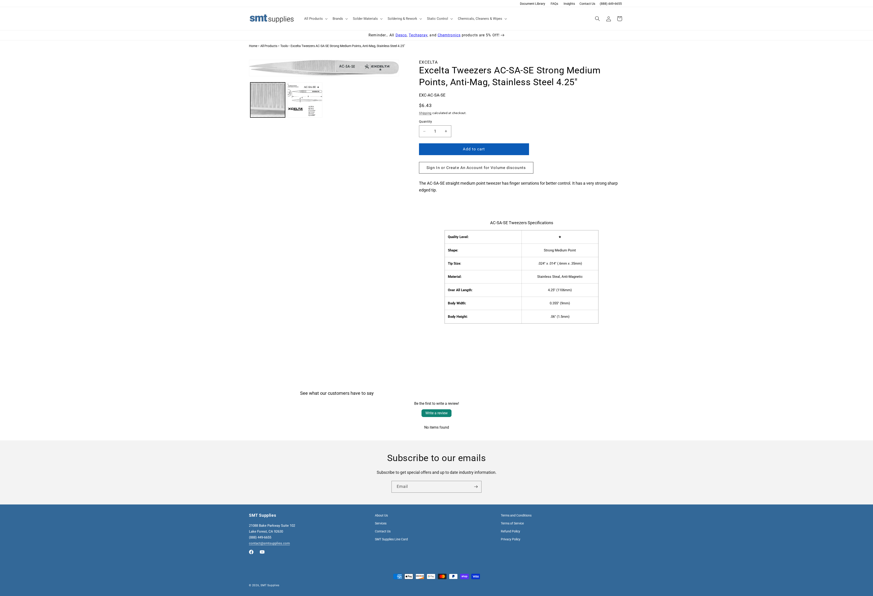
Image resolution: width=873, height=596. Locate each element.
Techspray (418, 35)
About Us (381, 515)
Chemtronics (449, 35)
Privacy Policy (510, 539)
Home (253, 46)
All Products (268, 46)
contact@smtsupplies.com (269, 543)
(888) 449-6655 (611, 3)
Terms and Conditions (516, 515)
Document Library (532, 3)
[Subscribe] (475, 487)
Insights (569, 3)
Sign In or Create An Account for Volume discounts (476, 168)
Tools (284, 46)
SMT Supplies (270, 585)
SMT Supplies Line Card (391, 539)
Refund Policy (510, 531)
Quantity (425, 121)
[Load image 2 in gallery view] (305, 99)
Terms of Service (512, 523)
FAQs (554, 3)
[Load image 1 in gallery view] (267, 99)
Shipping (425, 113)
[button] (315, 18)
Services (380, 523)
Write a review (436, 413)
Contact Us (587, 3)
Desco (401, 35)
